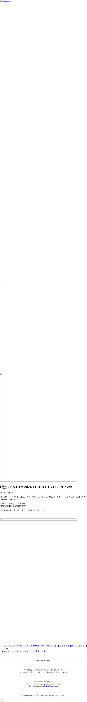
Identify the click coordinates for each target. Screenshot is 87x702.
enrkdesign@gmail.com (49, 686)
